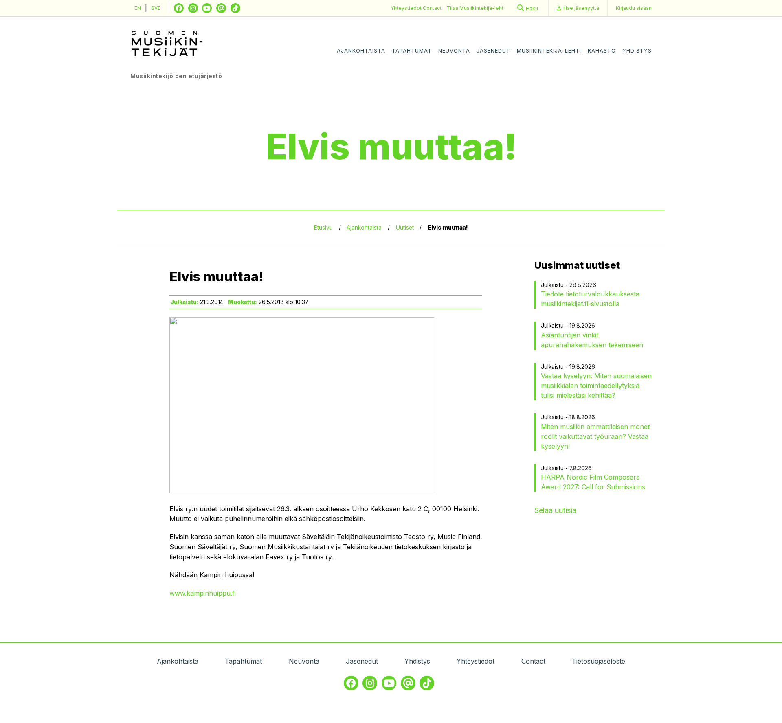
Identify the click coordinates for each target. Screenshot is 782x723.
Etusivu (323, 227)
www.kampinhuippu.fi (202, 593)
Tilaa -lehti (475, 8)
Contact (432, 8)
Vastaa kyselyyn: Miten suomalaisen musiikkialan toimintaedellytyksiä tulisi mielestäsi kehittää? (596, 385)
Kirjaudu (634, 8)
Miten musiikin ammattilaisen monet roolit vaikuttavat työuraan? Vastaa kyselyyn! (595, 436)
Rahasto (602, 51)
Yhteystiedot (407, 8)
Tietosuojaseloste (598, 661)
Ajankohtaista (361, 51)
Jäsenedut (493, 51)
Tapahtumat (412, 51)
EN (137, 8)
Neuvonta (454, 51)
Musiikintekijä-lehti (549, 51)
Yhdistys (637, 51)
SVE (155, 8)
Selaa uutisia (555, 510)
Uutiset (405, 227)
